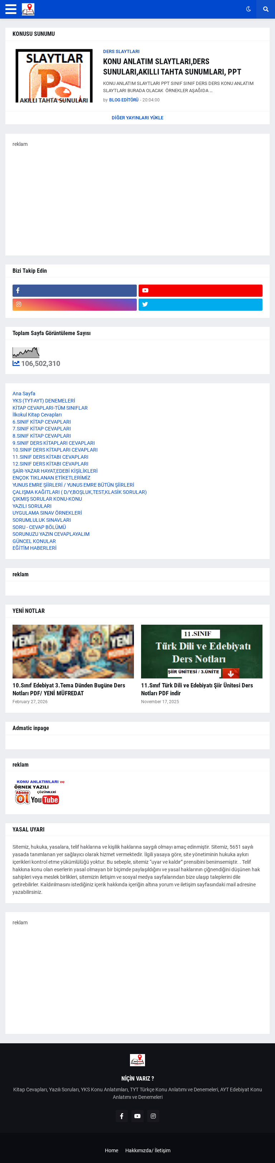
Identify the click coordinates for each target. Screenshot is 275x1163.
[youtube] (201, 291)
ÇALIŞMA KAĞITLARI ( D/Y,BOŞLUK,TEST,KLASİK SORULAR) (80, 492)
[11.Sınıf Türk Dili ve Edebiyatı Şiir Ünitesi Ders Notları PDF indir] (201, 651)
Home (111, 1150)
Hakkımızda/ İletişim (147, 1150)
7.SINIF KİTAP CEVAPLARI (42, 429)
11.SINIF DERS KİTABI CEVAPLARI (50, 457)
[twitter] (201, 305)
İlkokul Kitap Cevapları (37, 415)
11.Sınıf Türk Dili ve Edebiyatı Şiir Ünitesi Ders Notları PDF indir (197, 689)
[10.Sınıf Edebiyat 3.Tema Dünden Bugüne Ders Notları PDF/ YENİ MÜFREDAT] (73, 651)
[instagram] (75, 305)
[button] (11, 9)
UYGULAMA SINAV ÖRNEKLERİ (47, 513)
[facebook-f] (75, 291)
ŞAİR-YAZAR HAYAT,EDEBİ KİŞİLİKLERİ (55, 471)
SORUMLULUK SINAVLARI (42, 520)
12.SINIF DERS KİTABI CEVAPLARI (50, 464)
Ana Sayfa (24, 393)
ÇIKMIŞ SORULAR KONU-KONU (47, 499)
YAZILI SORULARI (32, 506)
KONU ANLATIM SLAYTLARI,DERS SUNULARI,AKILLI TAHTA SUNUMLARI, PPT (172, 66)
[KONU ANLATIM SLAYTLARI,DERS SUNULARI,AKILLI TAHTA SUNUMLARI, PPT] (55, 75)
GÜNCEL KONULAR (34, 541)
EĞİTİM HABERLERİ (35, 548)
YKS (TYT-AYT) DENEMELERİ (44, 401)
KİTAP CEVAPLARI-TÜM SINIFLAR (50, 408)
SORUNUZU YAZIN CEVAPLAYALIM (51, 534)
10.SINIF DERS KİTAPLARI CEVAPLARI (55, 450)
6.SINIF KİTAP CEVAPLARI (42, 422)
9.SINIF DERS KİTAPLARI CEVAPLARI (54, 443)
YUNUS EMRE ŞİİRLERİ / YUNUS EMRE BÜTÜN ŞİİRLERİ (73, 485)
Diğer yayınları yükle (137, 117)
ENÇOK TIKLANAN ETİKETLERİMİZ (51, 478)
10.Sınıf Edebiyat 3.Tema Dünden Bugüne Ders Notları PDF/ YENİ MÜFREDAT (69, 689)
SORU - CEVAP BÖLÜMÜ (39, 527)
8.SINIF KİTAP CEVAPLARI (42, 436)
